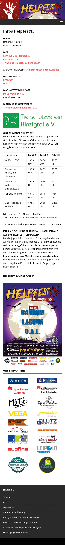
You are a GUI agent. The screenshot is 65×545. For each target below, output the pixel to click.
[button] (60, 22)
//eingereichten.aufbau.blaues (42, 69)
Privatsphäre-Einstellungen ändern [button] (20, 522)
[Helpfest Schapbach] (32, 16)
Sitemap (7, 497)
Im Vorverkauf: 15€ (13, 93)
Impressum (8, 507)
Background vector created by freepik (21, 517)
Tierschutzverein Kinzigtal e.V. (20, 107)
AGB (5, 502)
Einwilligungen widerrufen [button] (15, 532)
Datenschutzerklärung (14, 512)
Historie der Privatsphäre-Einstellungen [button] (22, 527)
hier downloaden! (37, 259)
